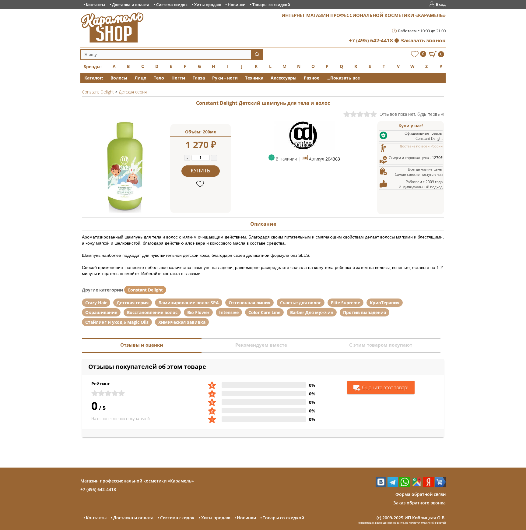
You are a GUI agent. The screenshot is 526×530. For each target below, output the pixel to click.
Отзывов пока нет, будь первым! (412, 114)
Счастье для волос (300, 303)
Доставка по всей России (421, 146)
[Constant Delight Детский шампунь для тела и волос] (126, 211)
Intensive (229, 312)
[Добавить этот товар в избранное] (200, 184)
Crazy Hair (96, 303)
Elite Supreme (345, 303)
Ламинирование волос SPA (188, 303)
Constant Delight (145, 290)
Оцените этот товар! (385, 387)
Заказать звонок (423, 40)
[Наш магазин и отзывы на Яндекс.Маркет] (440, 486)
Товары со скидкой (271, 4)
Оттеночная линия (249, 303)
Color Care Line (264, 312)
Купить (200, 170)
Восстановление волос (152, 312)
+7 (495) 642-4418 (371, 40)
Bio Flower (198, 312)
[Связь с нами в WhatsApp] (404, 486)
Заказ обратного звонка (419, 503)
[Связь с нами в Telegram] (392, 486)
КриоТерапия (384, 303)
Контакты (95, 4)
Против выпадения (364, 312)
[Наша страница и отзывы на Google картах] (416, 486)
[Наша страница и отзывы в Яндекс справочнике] (428, 486)
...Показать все (343, 78)
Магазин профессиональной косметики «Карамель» (137, 481)
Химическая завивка (181, 322)
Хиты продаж (207, 4)
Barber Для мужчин (311, 312)
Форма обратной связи (420, 494)
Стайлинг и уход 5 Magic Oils (117, 322)
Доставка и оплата (130, 4)
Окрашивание (101, 312)
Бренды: (92, 66)
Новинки (237, 4)
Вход (441, 4)
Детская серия (133, 303)
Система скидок (172, 4)
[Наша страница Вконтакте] (381, 486)
